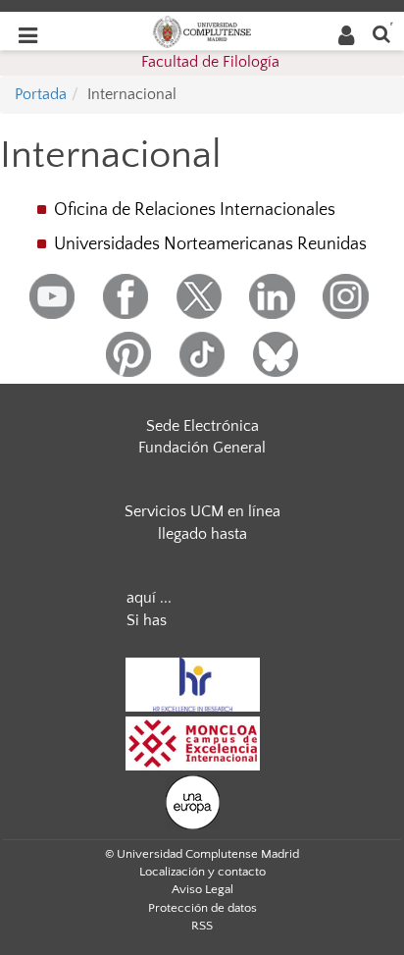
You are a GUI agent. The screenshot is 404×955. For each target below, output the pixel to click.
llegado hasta (202, 534)
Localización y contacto (202, 871)
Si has (146, 620)
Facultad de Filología (210, 62)
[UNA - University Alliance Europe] (193, 801)
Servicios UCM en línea (202, 511)
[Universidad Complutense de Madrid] (202, 30)
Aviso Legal (202, 889)
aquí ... (149, 598)
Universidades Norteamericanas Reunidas (210, 244)
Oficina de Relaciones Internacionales (194, 210)
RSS (202, 925)
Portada (41, 94)
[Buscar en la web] (381, 33)
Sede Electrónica (202, 426)
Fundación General (202, 447)
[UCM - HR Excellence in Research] (193, 683)
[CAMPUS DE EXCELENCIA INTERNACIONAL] (193, 742)
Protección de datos (202, 908)
